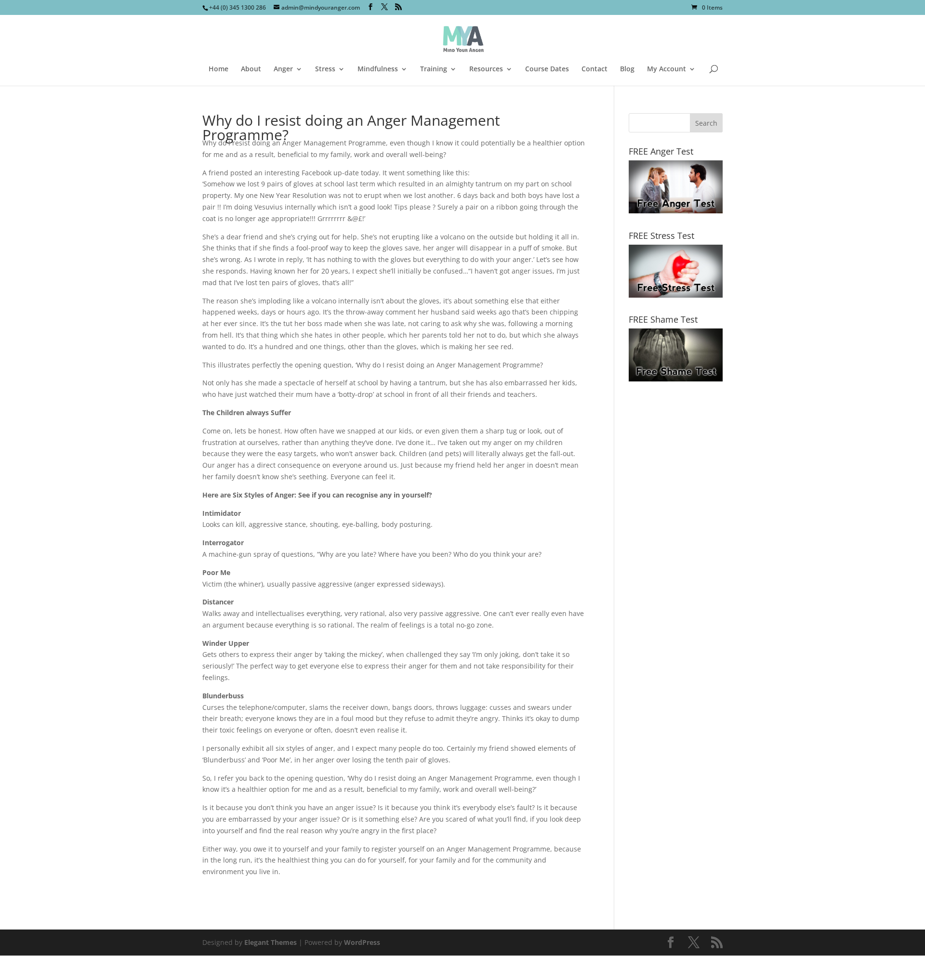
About (251, 69)
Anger (283, 69)
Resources (486, 69)
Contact (594, 69)
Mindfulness (377, 69)
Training (433, 69)
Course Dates (547, 69)
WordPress (362, 942)
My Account (666, 69)
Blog (627, 69)
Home (218, 69)
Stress (325, 69)
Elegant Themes (270, 942)
